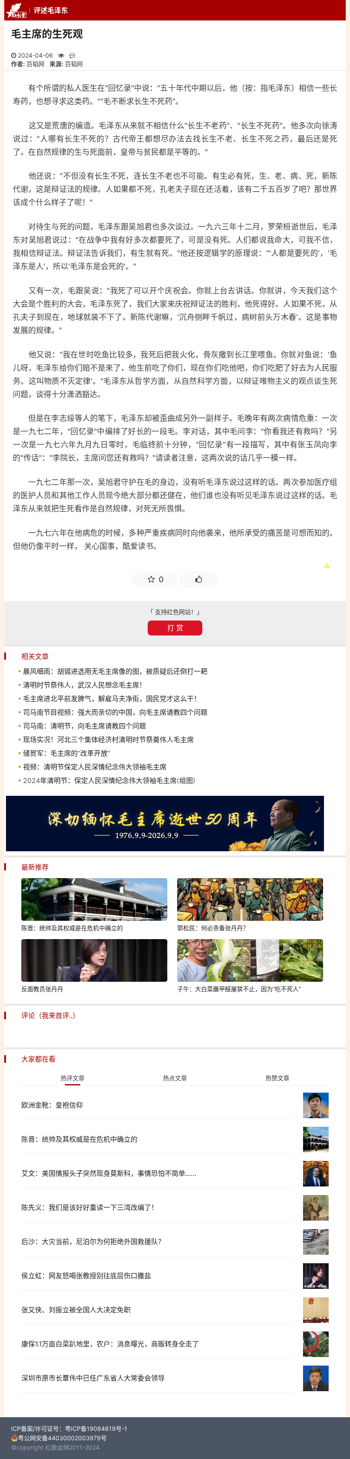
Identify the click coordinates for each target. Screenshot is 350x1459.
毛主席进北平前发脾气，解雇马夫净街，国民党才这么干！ (112, 698)
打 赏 (175, 628)
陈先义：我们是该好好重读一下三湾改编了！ (89, 1207)
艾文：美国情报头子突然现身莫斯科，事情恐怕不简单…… (108, 1173)
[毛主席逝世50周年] (165, 849)
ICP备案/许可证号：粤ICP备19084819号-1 (69, 1428)
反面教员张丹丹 (42, 988)
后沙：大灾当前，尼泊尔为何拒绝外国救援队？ (93, 1241)
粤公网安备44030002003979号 (62, 1438)
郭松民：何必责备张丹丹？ (213, 927)
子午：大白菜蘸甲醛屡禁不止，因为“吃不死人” (239, 988)
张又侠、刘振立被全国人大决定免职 (76, 1309)
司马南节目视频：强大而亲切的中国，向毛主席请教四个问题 (115, 712)
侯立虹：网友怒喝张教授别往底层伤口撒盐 (86, 1275)
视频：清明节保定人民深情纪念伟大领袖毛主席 (94, 767)
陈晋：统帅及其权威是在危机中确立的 (72, 927)
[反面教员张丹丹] (94, 961)
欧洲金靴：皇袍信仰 (52, 1105)
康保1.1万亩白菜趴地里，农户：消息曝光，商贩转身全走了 (110, 1344)
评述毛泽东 (51, 10)
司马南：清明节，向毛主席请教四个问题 (84, 726)
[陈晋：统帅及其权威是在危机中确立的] (94, 900)
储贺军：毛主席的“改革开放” (66, 753)
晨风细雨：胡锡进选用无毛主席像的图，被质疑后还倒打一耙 (115, 671)
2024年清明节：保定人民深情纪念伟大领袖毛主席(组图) (109, 780)
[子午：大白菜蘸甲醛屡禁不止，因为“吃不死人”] (250, 961)
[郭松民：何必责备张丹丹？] (250, 900)
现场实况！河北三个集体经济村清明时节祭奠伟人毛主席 (108, 739)
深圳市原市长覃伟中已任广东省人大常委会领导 (93, 1378)
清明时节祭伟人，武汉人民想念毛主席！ (84, 685)
